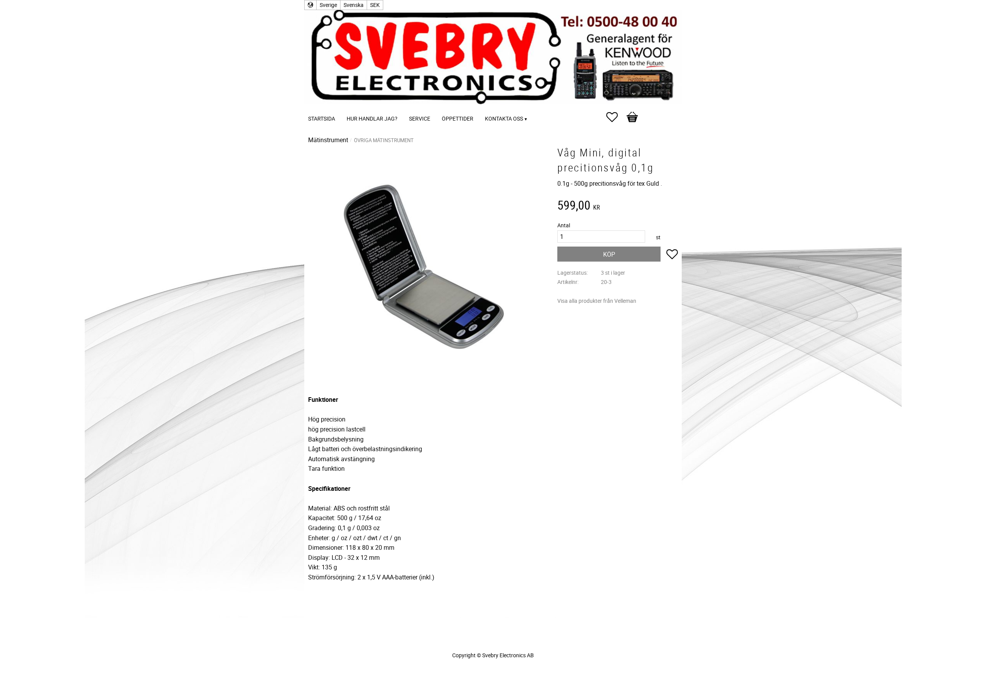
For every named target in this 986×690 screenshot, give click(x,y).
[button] (615, 117)
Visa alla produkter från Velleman (596, 300)
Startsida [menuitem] (321, 118)
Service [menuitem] (419, 118)
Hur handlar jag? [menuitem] (372, 118)
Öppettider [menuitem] (457, 118)
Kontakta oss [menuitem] (504, 118)
